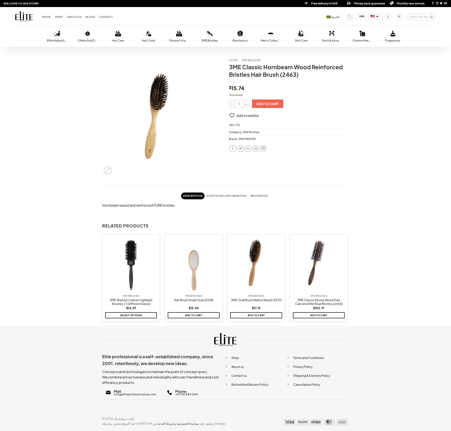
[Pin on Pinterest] (255, 148)
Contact (106, 16)
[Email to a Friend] (248, 148)
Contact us (239, 375)
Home (46, 16)
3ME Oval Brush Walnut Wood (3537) (256, 300)
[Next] (347, 280)
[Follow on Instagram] (437, 3)
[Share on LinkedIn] (263, 148)
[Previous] (102, 280)
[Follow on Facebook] (433, 3)
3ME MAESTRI (247, 139)
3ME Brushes (251, 60)
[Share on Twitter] (240, 148)
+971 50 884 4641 (186, 394)
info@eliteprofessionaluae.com (135, 394)
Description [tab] (193, 195)
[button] (349, 17)
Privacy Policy (303, 367)
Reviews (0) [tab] (259, 195)
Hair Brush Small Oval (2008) (194, 300)
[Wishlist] (399, 17)
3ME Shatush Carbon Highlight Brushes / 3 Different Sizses (131, 302)
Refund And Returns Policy (249, 384)
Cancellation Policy (306, 384)
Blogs (90, 16)
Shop (59, 16)
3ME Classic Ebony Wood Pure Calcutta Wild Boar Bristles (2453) (318, 302)
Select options (131, 315)
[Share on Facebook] (232, 148)
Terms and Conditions (308, 358)
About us (74, 16)
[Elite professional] (24, 16)
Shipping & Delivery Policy (311, 375)
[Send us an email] (445, 3)
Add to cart (267, 104)
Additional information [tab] (226, 195)
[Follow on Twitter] (441, 3)
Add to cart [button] (193, 315)
